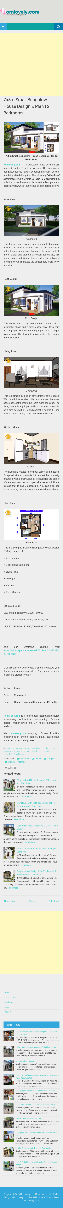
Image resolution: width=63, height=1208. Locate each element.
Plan (11, 754)
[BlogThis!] (9, 767)
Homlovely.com (12, 164)
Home (32, 901)
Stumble (11, 762)
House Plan (34, 751)
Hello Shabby (53, 1194)
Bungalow (10, 748)
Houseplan (44, 751)
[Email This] (6, 767)
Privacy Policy (10, 997)
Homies (13, 751)
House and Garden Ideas (46, 1197)
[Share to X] (11, 767)
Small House (19, 754)
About (7, 1007)
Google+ (50, 758)
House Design (23, 751)
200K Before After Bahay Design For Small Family (35, 1105)
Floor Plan (45, 748)
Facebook (24, 758)
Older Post (54, 901)
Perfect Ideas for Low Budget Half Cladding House (36, 1047)
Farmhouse (19, 748)
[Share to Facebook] (14, 767)
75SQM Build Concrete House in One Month (33, 1148)
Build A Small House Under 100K (29, 1119)
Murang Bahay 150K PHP (25, 1061)
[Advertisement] (31, 64)
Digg (23, 762)
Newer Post (10, 901)
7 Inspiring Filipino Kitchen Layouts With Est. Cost (35, 1091)
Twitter (37, 758)
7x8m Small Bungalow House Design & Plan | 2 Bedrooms (27, 106)
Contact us (9, 1012)
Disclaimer (9, 1002)
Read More (27, 796)
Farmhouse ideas (32, 748)
